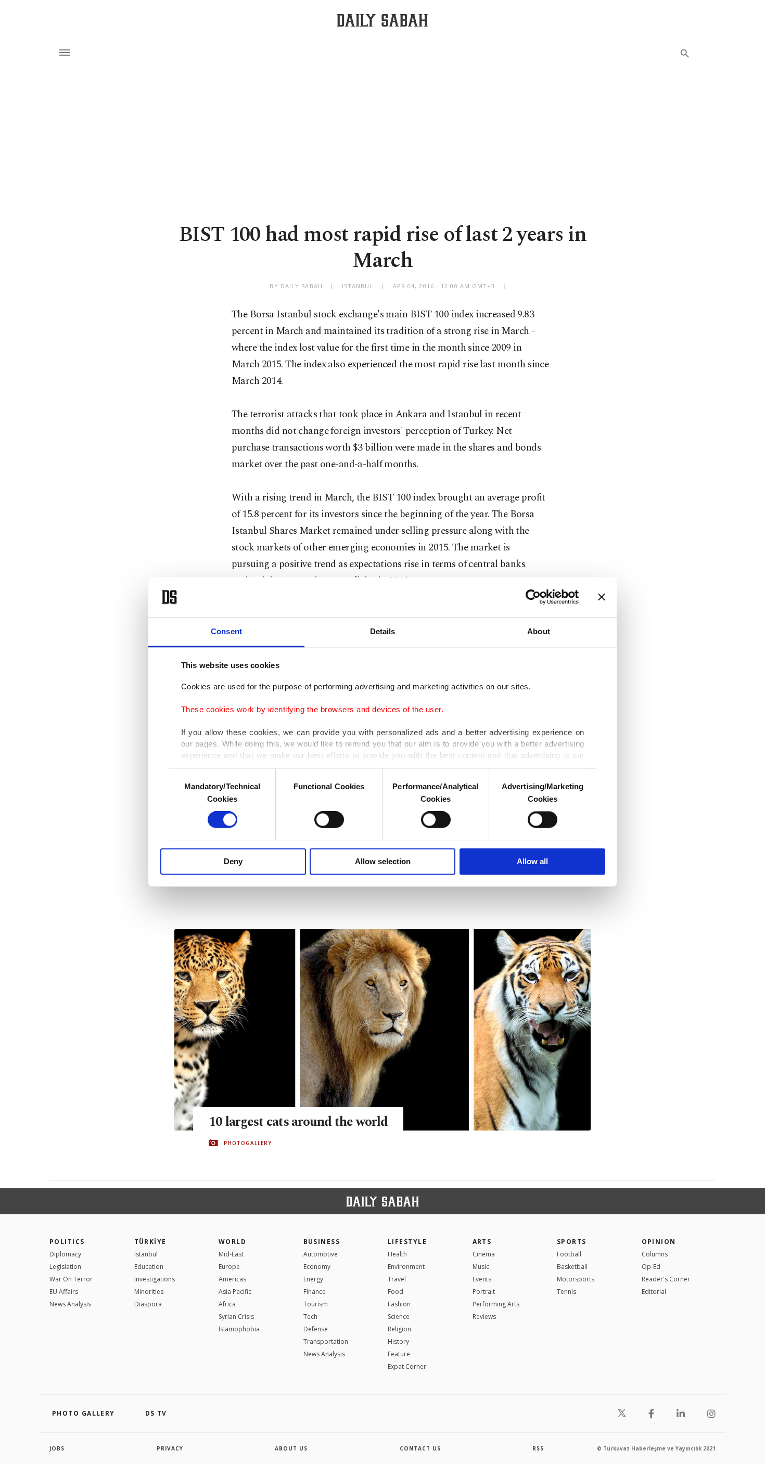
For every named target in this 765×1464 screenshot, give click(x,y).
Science (399, 1316)
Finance (314, 1291)
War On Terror (71, 1279)
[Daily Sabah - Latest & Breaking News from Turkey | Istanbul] (382, 20)
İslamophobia (239, 1329)
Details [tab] (383, 631)
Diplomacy (65, 1254)
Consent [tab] (226, 631)
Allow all (532, 861)
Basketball (572, 1266)
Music (481, 1266)
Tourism (315, 1304)
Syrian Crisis (236, 1316)
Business (321, 1241)
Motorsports (575, 1279)
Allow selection (383, 861)
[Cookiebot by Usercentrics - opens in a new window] (533, 597)
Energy (313, 1279)
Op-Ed (651, 1266)
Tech (310, 1316)
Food (395, 1291)
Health (397, 1254)
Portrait (484, 1291)
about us (291, 1448)
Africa (227, 1304)
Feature (399, 1354)
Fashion (399, 1304)
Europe (229, 1266)
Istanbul (146, 1254)
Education (148, 1266)
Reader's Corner (666, 1279)
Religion (399, 1329)
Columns (655, 1254)
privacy (170, 1448)
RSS (538, 1448)
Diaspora (148, 1304)
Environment (406, 1266)
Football (569, 1254)
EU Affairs (63, 1291)
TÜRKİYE (150, 1241)
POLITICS (67, 1241)
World (232, 1241)
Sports (571, 1241)
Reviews (484, 1316)
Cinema (484, 1254)
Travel (397, 1279)
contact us (420, 1448)
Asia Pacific (235, 1291)
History (398, 1341)
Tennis (566, 1291)
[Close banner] (601, 597)
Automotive (320, 1254)
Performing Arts (496, 1304)
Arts (482, 1241)
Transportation (325, 1341)
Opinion (659, 1241)
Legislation (65, 1266)
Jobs (57, 1448)
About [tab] (538, 631)
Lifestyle (407, 1241)
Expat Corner (407, 1366)
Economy (316, 1266)
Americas (232, 1279)
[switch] (329, 820)
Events (482, 1279)
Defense (315, 1329)
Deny (233, 861)
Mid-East (231, 1254)
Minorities (148, 1291)
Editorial (654, 1291)
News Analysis (70, 1304)
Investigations (154, 1279)
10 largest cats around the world (298, 1122)
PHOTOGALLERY (248, 1143)
